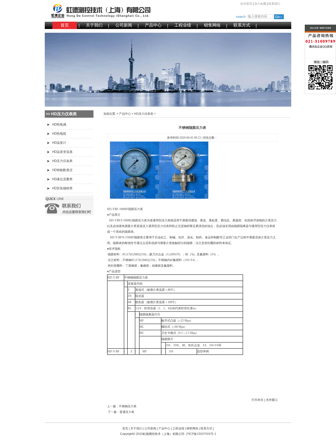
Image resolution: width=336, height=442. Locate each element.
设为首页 (246, 3)
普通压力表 (127, 412)
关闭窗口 (272, 400)
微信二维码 (310, 77)
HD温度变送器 (62, 152)
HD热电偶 (59, 124)
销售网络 (212, 25)
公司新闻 (123, 25)
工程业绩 (182, 25)
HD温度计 (59, 143)
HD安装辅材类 (62, 188)
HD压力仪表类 (62, 161)
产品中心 (153, 25)
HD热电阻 (59, 133)
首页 (65, 25)
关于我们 (94, 25)
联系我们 (274, 3)
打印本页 (257, 400)
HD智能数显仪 (62, 170)
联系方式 (241, 25)
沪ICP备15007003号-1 (201, 434)
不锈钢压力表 (128, 406)
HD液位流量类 (62, 179)
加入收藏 (260, 3)
